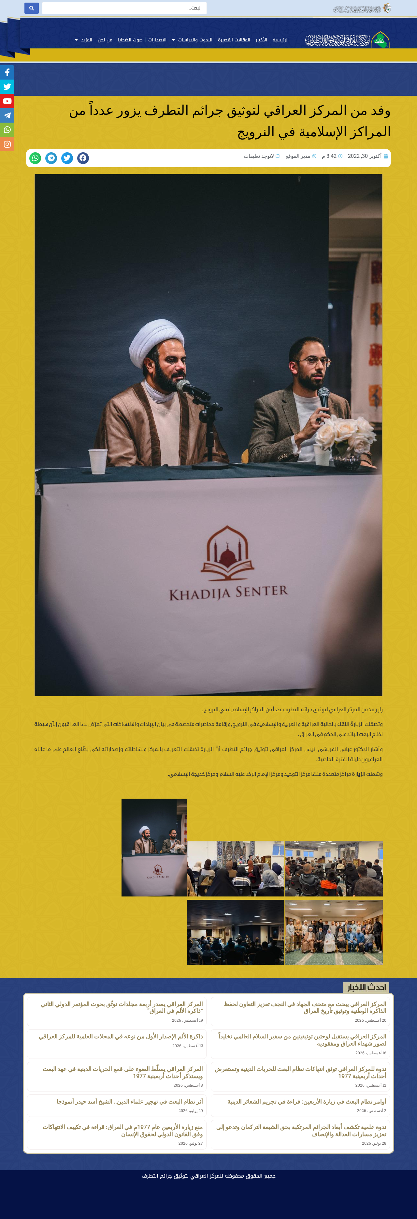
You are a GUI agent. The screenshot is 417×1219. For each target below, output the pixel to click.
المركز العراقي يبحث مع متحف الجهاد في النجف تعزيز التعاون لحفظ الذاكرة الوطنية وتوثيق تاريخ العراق (305, 1008)
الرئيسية (281, 40)
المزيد (86, 40)
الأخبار (261, 40)
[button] (83, 158)
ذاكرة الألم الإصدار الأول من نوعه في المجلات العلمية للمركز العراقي (121, 1036)
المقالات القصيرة (234, 40)
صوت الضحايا (130, 40)
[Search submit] (31, 8)
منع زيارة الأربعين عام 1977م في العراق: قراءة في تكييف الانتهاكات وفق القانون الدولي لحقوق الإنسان (123, 1130)
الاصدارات (157, 40)
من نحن (105, 40)
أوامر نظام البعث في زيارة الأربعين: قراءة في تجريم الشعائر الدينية (306, 1101)
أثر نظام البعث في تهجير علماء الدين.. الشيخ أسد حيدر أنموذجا (130, 1101)
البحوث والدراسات (195, 40)
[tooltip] (7, 72)
